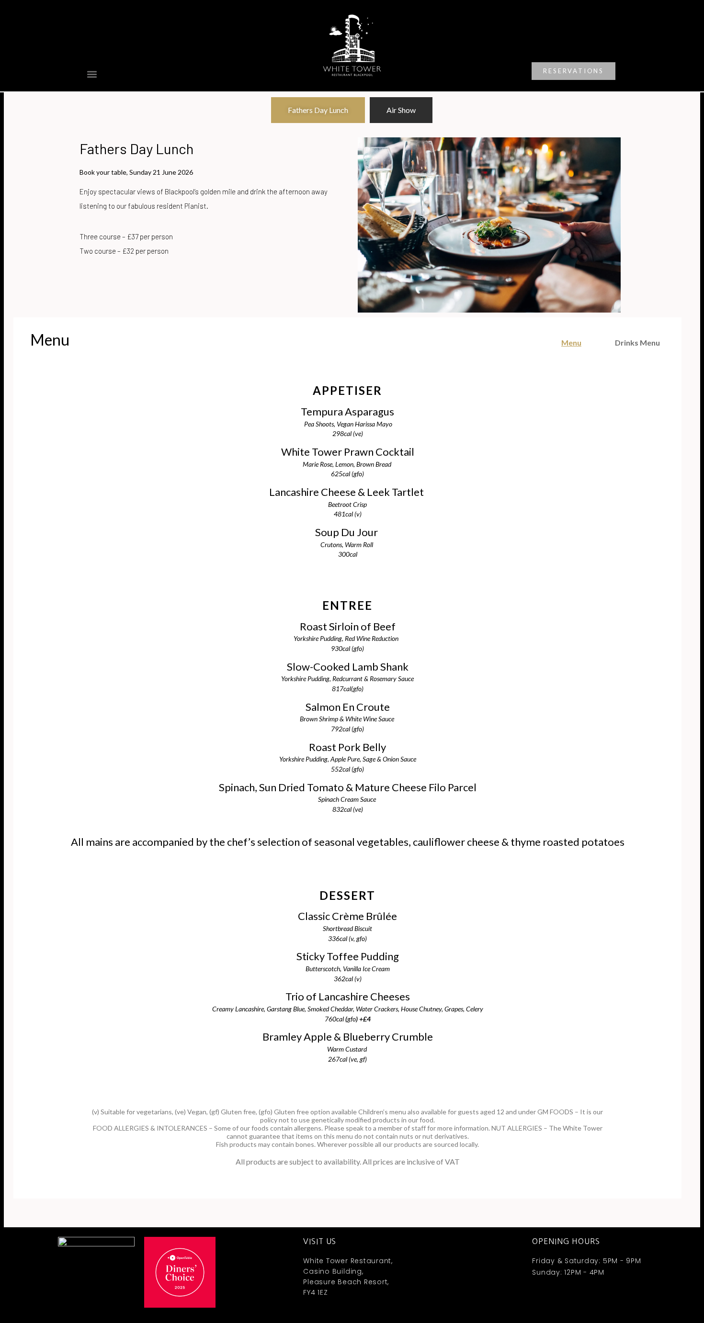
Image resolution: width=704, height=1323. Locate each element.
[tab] (318, 110)
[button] (92, 74)
